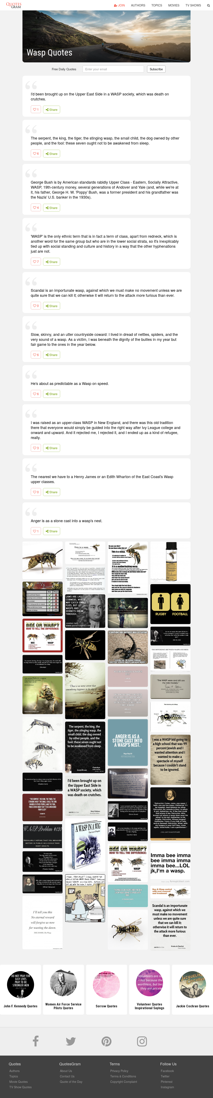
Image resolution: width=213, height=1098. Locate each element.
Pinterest (166, 1081)
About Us (66, 1071)
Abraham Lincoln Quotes (192, 1006)
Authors (138, 5)
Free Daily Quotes (64, 69)
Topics (156, 5)
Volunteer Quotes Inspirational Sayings (106, 1006)
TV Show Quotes (20, 1087)
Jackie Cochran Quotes (149, 1006)
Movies (173, 5)
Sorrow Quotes (63, 1006)
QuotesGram (13, 5)
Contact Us (67, 1076)
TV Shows (193, 5)
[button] (208, 5)
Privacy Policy (119, 1071)
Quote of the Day (71, 1081)
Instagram (167, 1087)
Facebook (167, 1071)
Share (52, 109)
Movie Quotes (18, 1081)
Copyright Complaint (123, 1081)
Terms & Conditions (123, 1076)
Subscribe (156, 69)
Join (121, 5)
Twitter (165, 1076)
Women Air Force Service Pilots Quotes (20, 1006)
